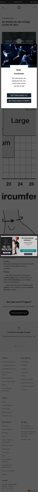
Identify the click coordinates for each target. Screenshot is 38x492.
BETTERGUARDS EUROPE (19, 101)
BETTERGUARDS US (19, 95)
